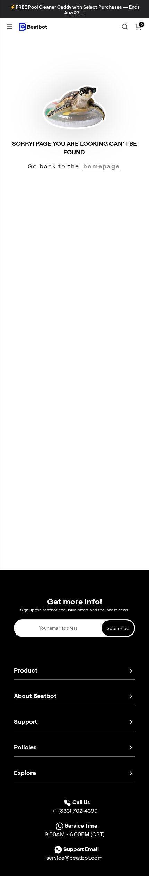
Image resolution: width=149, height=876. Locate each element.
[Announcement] (74, 10)
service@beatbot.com (74, 860)
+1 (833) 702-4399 (75, 813)
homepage (101, 168)
